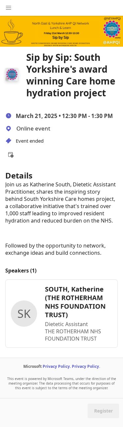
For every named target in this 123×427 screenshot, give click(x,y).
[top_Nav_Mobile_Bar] (8, 8)
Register (103, 411)
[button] (10, 154)
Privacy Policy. (57, 366)
